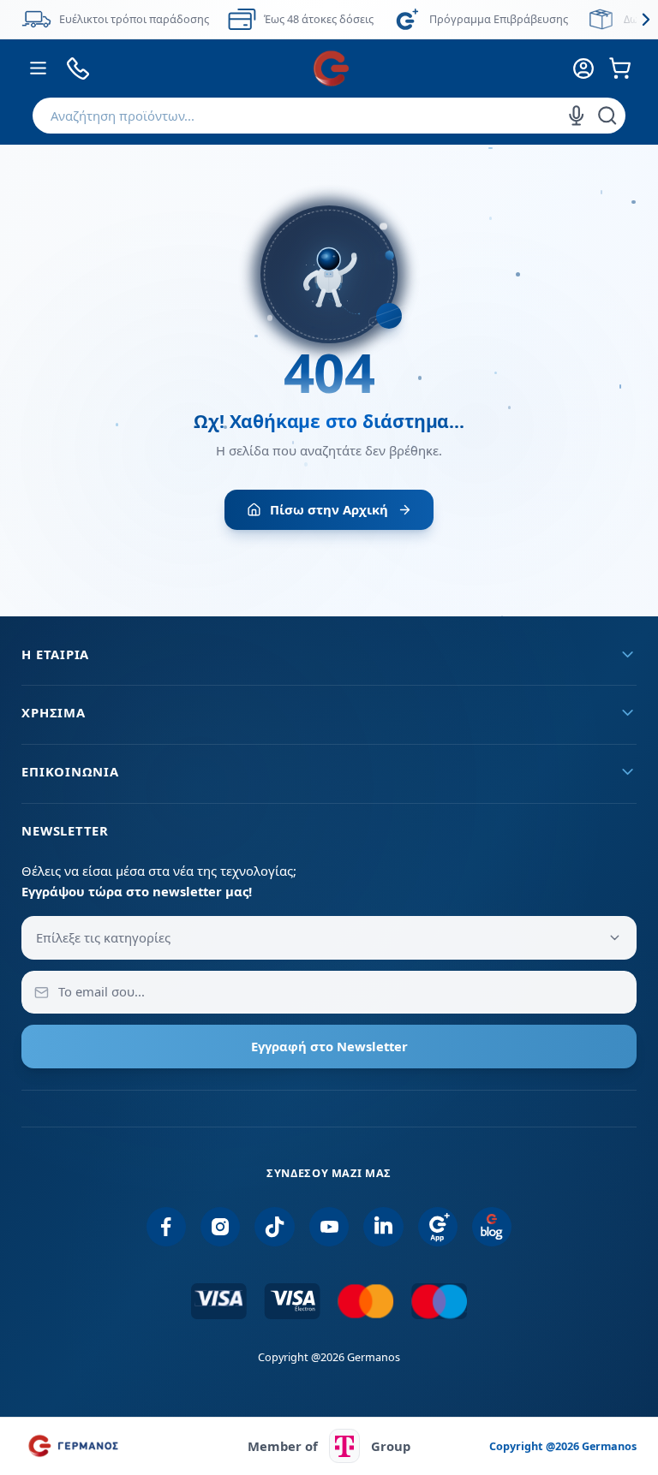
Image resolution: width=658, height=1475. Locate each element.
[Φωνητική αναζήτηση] (576, 115)
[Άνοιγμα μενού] (37, 68)
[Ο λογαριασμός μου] (583, 68)
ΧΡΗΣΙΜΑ (53, 712)
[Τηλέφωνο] (78, 68)
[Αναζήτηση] (607, 115)
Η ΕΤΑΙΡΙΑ (55, 654)
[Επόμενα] (645, 20)
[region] (329, 19)
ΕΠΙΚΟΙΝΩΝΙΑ (69, 771)
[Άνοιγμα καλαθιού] (620, 68)
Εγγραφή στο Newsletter (329, 1046)
